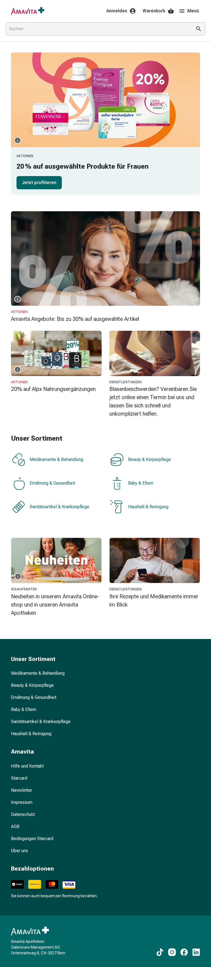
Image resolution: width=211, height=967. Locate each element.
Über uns (19, 850)
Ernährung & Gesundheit (52, 483)
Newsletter (21, 790)
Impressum (21, 802)
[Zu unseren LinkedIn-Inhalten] (196, 952)
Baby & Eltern (140, 483)
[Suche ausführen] (198, 28)
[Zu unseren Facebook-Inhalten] (184, 952)
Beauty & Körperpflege (149, 459)
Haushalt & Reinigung (148, 506)
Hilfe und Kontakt (27, 766)
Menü (193, 10)
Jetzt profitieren (39, 182)
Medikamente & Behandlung (56, 459)
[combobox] (98, 28)
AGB (15, 826)
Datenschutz (23, 814)
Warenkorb (154, 10)
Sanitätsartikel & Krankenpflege (59, 506)
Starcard (19, 778)
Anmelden (116, 10)
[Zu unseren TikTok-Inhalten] (160, 952)
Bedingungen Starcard (32, 838)
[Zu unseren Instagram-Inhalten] (172, 952)
